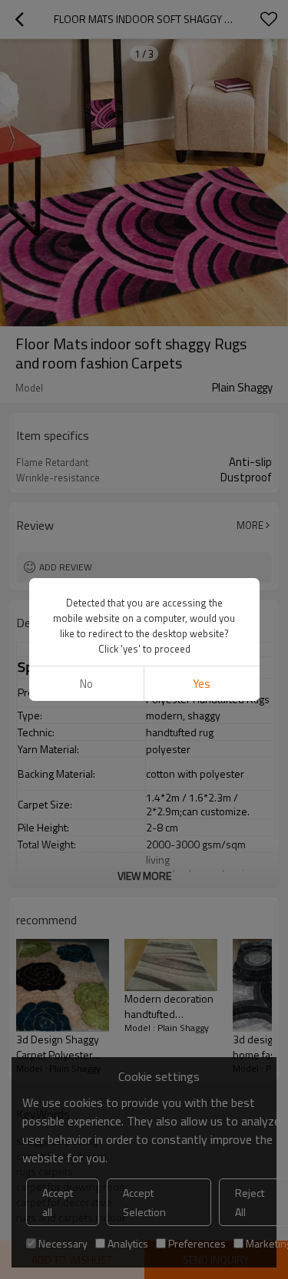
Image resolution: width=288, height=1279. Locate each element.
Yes (201, 683)
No (86, 683)
